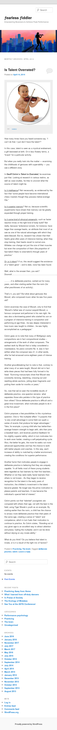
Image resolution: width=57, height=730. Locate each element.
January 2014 (10, 675)
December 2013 (11, 678)
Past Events (9, 579)
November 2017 (11, 642)
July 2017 (8, 645)
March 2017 (9, 649)
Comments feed (11, 709)
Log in (7, 702)
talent (14, 551)
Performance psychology (16, 615)
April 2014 (9, 668)
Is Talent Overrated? (19, 69)
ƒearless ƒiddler (18, 17)
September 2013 (11, 688)
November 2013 (11, 681)
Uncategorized (11, 625)
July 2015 (8, 655)
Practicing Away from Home (17, 591)
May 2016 (8, 652)
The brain (26, 548)
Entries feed (10, 705)
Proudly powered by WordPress (28, 724)
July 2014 (8, 665)
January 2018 (10, 639)
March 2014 (9, 671)
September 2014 (11, 662)
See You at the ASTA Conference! (20, 604)
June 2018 (9, 636)
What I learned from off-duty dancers (21, 594)
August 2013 (10, 691)
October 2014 (10, 658)
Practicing (17, 548)
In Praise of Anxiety (13, 597)
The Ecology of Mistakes (16, 600)
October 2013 (10, 684)
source (14, 129)
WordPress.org (11, 712)
